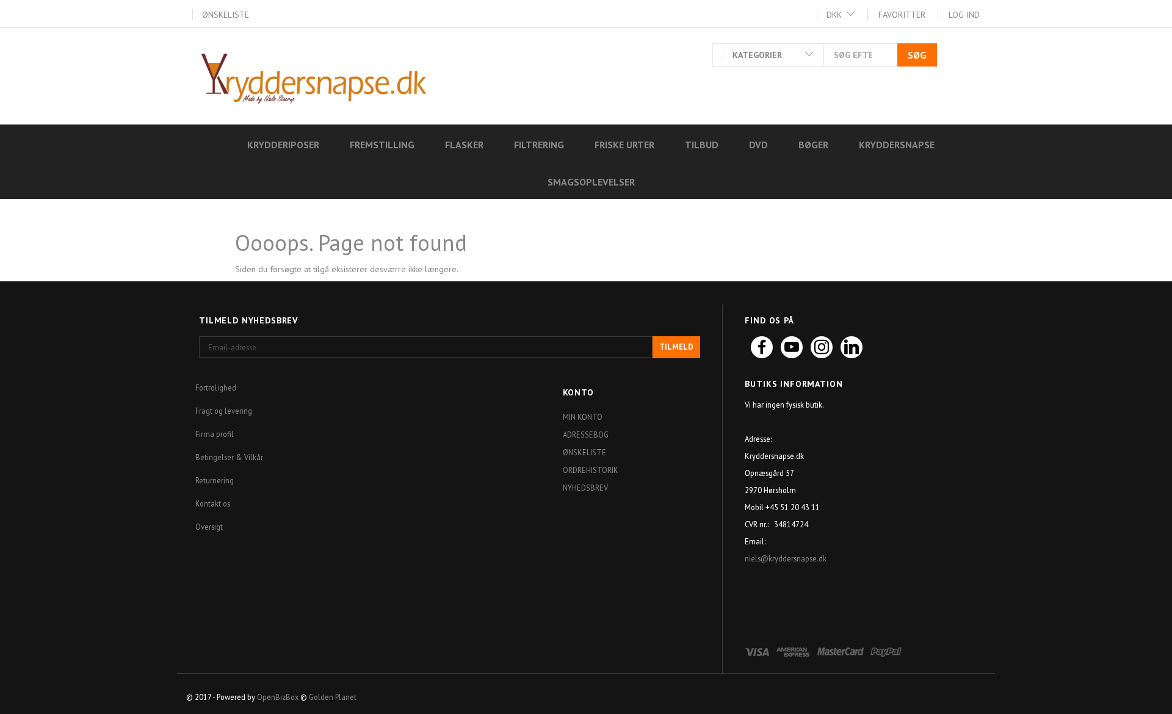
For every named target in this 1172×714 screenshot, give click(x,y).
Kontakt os (212, 503)
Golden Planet (332, 697)
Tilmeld (676, 347)
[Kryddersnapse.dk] (313, 76)
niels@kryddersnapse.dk (786, 558)
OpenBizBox (277, 697)
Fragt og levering (223, 411)
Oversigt (209, 527)
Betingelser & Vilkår (229, 457)
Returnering (214, 480)
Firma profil (214, 434)
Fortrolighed (215, 387)
